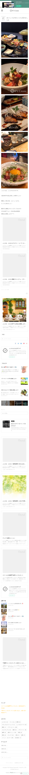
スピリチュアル (6, 729)
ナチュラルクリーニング (8, 724)
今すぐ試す (18, 5)
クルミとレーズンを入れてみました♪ (16, 629)
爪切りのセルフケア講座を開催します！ (10, 390)
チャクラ (11, 735)
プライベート (22, 729)
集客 (14, 729)
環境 (4, 735)
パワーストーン (12, 727)
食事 (23, 735)
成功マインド (12, 732)
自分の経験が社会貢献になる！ (15, 622)
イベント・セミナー (7, 737)
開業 (4, 727)
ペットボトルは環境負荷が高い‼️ (15, 603)
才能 (17, 735)
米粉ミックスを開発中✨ (13, 610)
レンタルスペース (21, 724)
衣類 (20, 732)
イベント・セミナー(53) (5, 289)
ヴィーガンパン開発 (15, 722)
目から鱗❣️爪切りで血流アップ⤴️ (8, 367)
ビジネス (5, 722)
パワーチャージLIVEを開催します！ (9, 378)
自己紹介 (18, 737)
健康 (4, 732)
